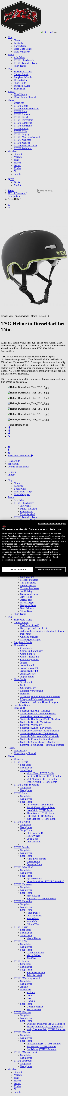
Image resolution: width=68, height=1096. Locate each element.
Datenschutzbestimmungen (52, 523)
